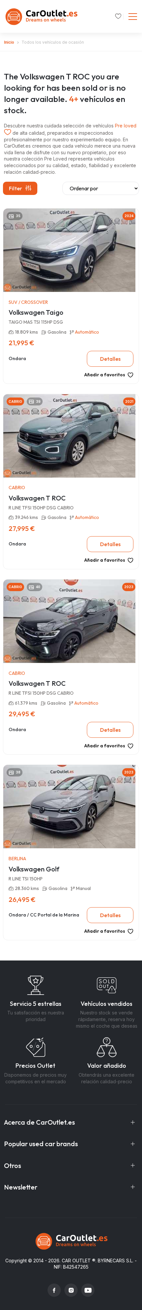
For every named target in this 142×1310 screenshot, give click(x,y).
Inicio (9, 42)
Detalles (110, 358)
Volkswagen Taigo (36, 312)
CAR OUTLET (76, 1260)
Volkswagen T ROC (37, 498)
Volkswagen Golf (34, 869)
